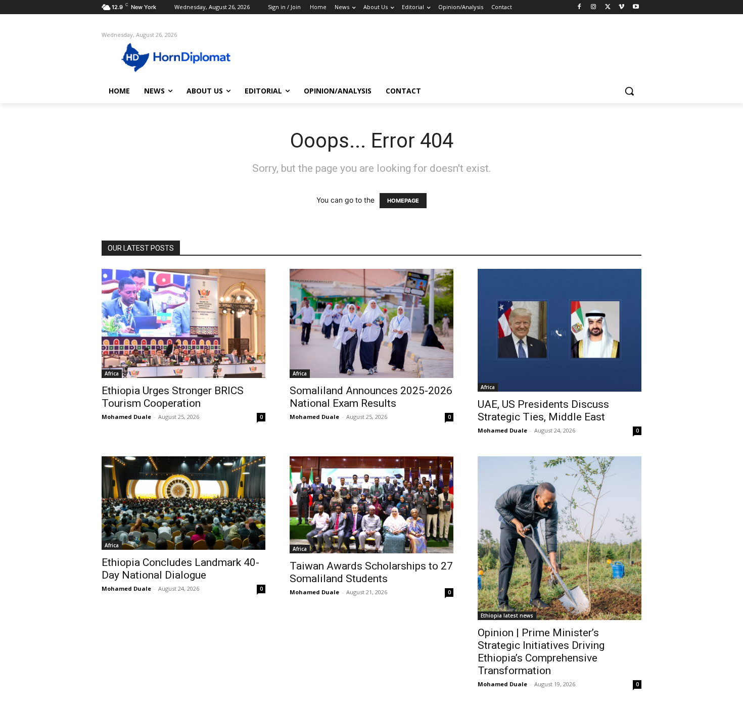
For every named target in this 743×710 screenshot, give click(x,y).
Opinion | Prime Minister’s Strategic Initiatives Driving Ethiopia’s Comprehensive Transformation (541, 652)
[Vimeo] (621, 7)
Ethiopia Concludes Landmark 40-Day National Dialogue (180, 568)
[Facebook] (579, 7)
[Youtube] (635, 7)
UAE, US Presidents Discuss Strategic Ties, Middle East (543, 410)
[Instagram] (593, 7)
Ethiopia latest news (507, 615)
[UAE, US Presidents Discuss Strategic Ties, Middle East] (559, 330)
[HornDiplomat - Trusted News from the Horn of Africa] (182, 56)
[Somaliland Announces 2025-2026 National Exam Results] (371, 323)
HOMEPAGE (403, 200)
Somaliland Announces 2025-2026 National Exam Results (371, 397)
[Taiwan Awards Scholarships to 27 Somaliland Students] (371, 504)
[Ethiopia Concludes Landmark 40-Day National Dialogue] (183, 502)
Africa (112, 373)
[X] (608, 7)
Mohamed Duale (126, 416)
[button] (629, 91)
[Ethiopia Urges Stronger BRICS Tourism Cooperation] (183, 323)
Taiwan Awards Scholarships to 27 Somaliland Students (371, 572)
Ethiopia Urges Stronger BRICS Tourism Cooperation (173, 397)
